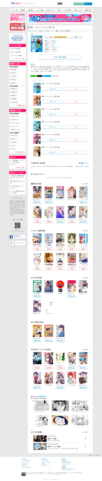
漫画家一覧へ (21, 105)
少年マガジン (15, 119)
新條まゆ (13, 95)
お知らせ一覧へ (21, 167)
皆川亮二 (13, 79)
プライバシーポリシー (66, 464)
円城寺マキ (14, 92)
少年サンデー (15, 116)
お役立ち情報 (24, 464)
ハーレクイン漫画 (16, 55)
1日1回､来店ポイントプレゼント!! (17, 187)
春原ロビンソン (55, 40)
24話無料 (37, 221)
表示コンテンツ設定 (46, 462)
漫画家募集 (64, 467)
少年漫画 (40, 31)
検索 (60, 3)
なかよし (13, 145)
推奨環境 (43, 464)
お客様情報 (44, 458)
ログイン (83, 166)
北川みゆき (14, 102)
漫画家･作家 (88, 10)
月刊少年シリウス (49, 31)
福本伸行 (13, 69)
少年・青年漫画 (15, 48)
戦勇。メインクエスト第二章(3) (51, 109)
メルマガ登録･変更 (26, 460)
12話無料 (72, 221)
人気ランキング (50, 10)
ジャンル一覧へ (21, 58)
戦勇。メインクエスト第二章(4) (51, 122)
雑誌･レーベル (78, 10)
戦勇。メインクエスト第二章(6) (51, 147)
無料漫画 (23, 10)
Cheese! (13, 142)
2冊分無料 (37, 367)
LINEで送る (33, 76)
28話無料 (49, 221)
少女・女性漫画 (15, 52)
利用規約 (63, 458)
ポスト (40, 75)
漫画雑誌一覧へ (21, 152)
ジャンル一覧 (14, 10)
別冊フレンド (15, 139)
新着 (59, 10)
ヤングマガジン (15, 123)
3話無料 (49, 249)
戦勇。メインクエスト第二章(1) (51, 83)
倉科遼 (13, 83)
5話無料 (60, 249)
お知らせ (24, 465)
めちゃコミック (32, 31)
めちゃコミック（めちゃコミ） (48, 479)
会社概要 (63, 465)
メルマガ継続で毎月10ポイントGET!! (17, 192)
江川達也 (13, 76)
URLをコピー (55, 75)
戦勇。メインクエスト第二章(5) (51, 134)
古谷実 (13, 73)
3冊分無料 (48, 367)
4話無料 (37, 249)
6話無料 (83, 249)
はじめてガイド (25, 462)
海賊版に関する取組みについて (68, 469)
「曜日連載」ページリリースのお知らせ (17, 162)
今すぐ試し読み (60, 57)
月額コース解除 (45, 460)
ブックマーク (47, 76)
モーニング (14, 126)
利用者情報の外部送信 (66, 462)
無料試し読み (37, 202)
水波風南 (13, 98)
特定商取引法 (64, 460)
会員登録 (24, 458)
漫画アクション (15, 129)
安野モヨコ (14, 88)
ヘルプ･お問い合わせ (26, 467)
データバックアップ (46, 465)
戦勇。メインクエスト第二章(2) (51, 96)
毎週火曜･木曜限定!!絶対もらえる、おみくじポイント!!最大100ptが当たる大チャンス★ (17, 179)
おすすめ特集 (68, 10)
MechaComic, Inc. (55, 479)
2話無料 (49, 268)
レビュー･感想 (39, 10)
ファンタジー (54, 51)
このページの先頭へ (96, 455)
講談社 (53, 44)
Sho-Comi (14, 135)
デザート (13, 149)
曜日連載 (30, 10)
